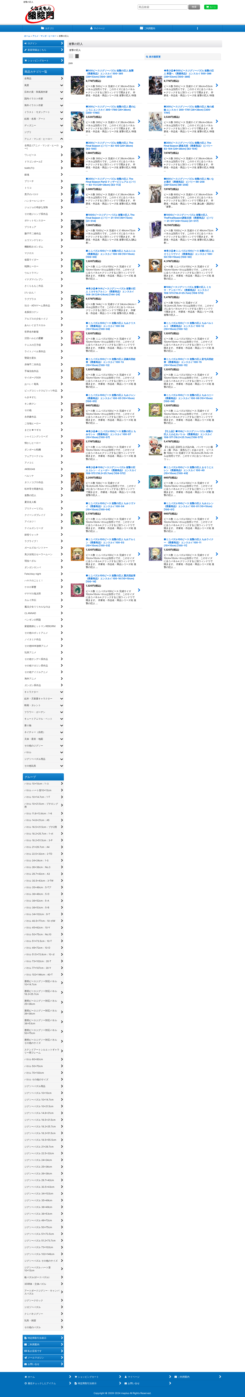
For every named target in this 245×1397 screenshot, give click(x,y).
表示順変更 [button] (155, 56)
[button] (197, 28)
